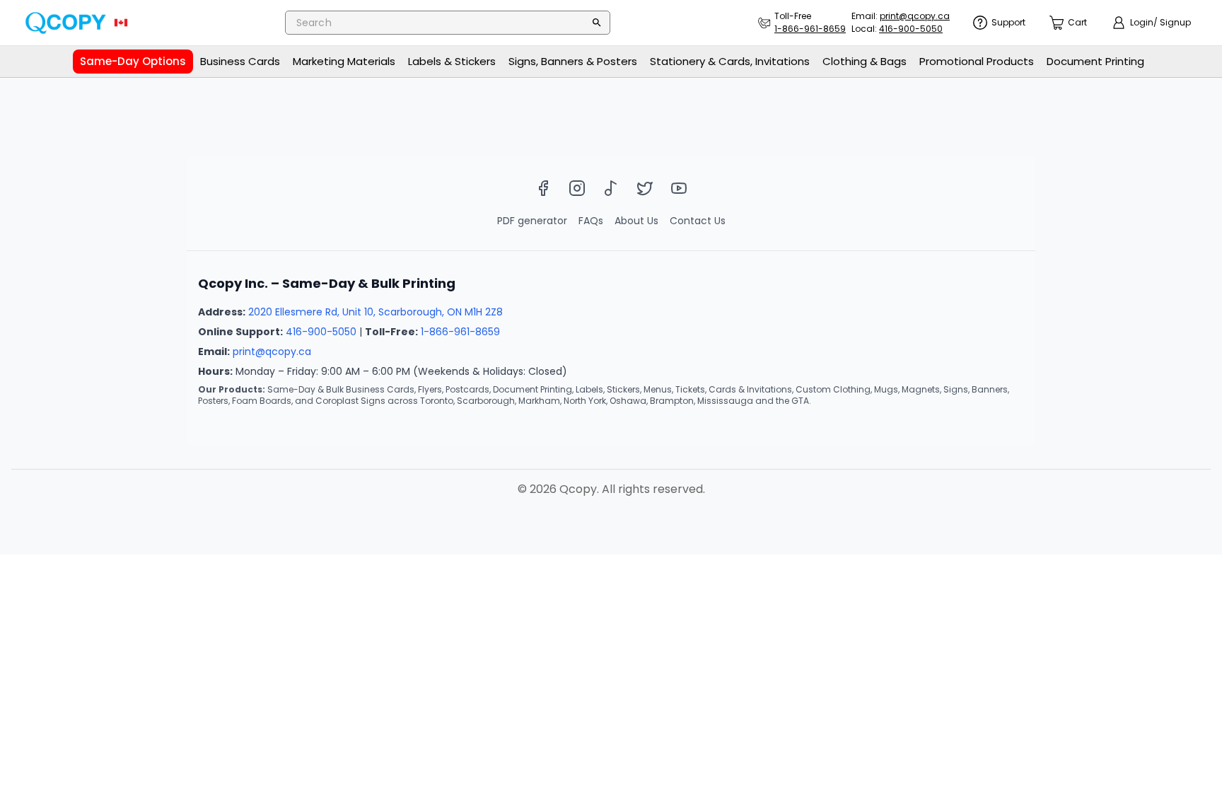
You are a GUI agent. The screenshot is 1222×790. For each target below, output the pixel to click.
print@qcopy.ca (272, 351)
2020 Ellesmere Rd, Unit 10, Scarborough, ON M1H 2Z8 (375, 312)
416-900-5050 (321, 332)
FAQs (590, 221)
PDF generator (532, 221)
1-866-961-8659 (460, 332)
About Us (636, 221)
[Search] (597, 22)
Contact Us (698, 221)
